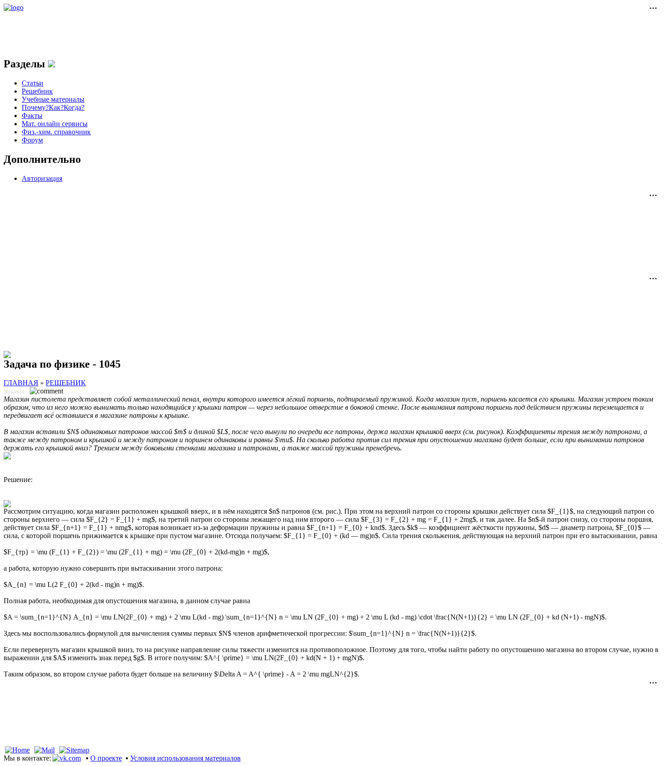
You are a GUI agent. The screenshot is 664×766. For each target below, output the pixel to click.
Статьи (32, 83)
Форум (32, 140)
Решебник (37, 91)
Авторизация (42, 178)
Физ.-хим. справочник (56, 132)
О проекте (106, 758)
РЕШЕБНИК (66, 383)
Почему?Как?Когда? (53, 107)
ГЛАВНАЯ (21, 383)
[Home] (17, 750)
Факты (32, 115)
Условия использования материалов (185, 758)
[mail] (44, 750)
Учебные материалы (53, 99)
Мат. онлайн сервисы (55, 124)
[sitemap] (74, 750)
